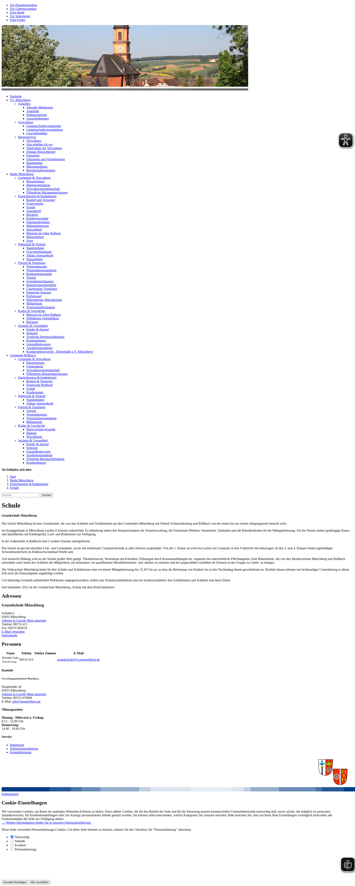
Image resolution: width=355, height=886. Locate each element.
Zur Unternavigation (23, 8)
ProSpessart (33, 296)
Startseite (16, 96)
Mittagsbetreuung (37, 226)
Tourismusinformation (40, 307)
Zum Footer (17, 20)
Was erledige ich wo (39, 144)
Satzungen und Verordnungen (45, 159)
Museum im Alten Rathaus (43, 233)
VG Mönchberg (20, 100)
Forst (29, 240)
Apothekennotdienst (39, 348)
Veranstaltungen (36, 266)
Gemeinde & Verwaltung (34, 177)
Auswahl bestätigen (15, 882)
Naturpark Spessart (38, 292)
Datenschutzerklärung (24, 748)
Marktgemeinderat (38, 185)
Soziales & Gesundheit (33, 325)
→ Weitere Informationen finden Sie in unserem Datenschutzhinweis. (46, 822)
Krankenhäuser (36, 340)
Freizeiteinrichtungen (40, 281)
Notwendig (22, 837)
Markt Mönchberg (21, 174)
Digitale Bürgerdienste (40, 152)
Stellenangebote (36, 115)
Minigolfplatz (35, 237)
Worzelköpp (34, 436)
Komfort (20, 845)
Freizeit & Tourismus (31, 263)
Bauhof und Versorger (40, 200)
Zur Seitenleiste (20, 16)
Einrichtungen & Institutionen (37, 196)
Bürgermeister (35, 181)
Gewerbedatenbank (39, 251)
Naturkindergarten (38, 222)
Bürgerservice (27, 137)
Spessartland (34, 259)
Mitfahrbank (34, 303)
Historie (31, 433)
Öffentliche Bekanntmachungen (47, 192)
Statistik (20, 841)
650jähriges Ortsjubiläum (42, 318)
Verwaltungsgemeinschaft (43, 189)
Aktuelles (24, 103)
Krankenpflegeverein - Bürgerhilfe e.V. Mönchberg (59, 351)
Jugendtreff (33, 211)
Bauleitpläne (34, 163)
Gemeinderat (34, 366)
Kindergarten (34, 392)
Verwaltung (25, 122)
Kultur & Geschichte (31, 311)
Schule (30, 207)
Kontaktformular (20, 752)
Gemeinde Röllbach (23, 355)
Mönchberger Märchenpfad (44, 300)
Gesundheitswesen (38, 344)
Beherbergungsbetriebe (41, 285)
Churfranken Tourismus (41, 288)
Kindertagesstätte (37, 218)
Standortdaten (35, 248)
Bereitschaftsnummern (40, 170)
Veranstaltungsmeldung (41, 270)
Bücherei (32, 214)
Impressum (17, 745)
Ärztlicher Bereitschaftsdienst (45, 337)
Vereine (31, 277)
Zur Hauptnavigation (23, 5)
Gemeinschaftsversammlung (44, 129)
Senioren (32, 333)
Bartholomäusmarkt (39, 274)
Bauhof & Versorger (39, 381)
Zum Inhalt (17, 12)
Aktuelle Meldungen (39, 107)
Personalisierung (25, 849)
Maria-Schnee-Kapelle (40, 429)
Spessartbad (34, 229)
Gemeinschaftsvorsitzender (43, 126)
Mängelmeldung (36, 166)
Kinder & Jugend (37, 329)
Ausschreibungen (37, 118)
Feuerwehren (34, 203)
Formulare (33, 155)
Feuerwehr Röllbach (39, 385)
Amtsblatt (32, 111)
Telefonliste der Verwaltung (44, 148)
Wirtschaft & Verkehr (32, 244)
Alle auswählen (39, 882)
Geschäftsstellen (36, 133)
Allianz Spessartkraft (39, 255)
